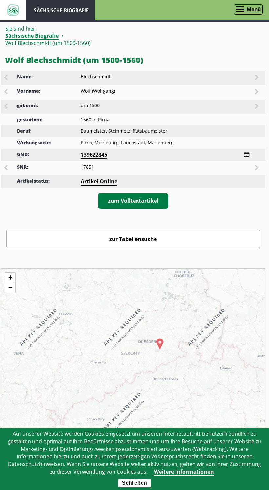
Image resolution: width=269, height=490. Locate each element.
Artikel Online (99, 181)
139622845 (94, 154)
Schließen (134, 483)
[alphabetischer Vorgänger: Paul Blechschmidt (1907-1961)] (6, 77)
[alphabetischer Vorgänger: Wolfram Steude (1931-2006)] (6, 92)
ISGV (13, 10)
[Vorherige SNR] (6, 168)
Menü (254, 9)
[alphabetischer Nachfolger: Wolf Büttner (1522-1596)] (257, 92)
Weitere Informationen (184, 471)
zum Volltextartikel (133, 200)
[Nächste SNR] (257, 168)
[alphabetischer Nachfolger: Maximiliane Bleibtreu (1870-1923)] (257, 77)
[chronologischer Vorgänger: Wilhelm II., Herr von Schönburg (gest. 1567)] (6, 106)
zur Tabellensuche (133, 239)
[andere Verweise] (246, 154)
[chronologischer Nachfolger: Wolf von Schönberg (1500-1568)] (257, 106)
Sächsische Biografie (32, 35)
